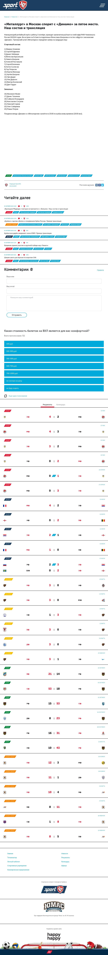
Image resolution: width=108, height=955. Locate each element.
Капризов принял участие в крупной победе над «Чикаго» (26, 245)
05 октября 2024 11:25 (10, 242)
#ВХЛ (15, 261)
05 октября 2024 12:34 (10, 218)
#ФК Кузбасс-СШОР (47, 236)
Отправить (17, 315)
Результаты (65, 858)
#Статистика (55, 261)
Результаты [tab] (47, 405)
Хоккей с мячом (11, 224)
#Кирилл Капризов (26, 249)
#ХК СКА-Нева (44, 261)
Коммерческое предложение (18, 870)
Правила (100, 270)
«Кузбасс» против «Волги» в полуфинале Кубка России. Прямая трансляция (32, 221)
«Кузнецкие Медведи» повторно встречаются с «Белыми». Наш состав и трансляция (36, 209)
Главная (10, 854)
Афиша (64, 866)
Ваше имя (10, 277)
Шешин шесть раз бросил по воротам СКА (20, 258)
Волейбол (8, 579)
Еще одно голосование (17, 396)
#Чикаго (48, 249)
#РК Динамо (62, 175)
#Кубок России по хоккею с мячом (30, 224)
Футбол (9, 236)
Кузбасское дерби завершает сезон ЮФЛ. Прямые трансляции (28, 233)
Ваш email (10, 286)
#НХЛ (15, 249)
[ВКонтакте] (96, 185)
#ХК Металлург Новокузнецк (28, 261)
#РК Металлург (50, 175)
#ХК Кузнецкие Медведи (28, 212)
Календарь (65, 862)
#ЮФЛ (16, 236)
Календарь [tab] (60, 405)
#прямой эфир (86, 175)
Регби (8, 175)
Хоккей (9, 212)
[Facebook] (99, 185)
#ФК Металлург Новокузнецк (30, 236)
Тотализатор (12, 858)
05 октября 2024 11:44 (10, 230)
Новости (64, 854)
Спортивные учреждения (16, 866)
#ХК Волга (65, 224)
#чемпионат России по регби (23, 175)
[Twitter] (102, 185)
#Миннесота (38, 249)
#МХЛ (16, 212)
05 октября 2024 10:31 (10, 255)
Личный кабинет (13, 862)
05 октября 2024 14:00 (10, 206)
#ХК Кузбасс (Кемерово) (51, 224)
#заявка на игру (73, 175)
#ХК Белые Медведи (44, 212)
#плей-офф (38, 175)
